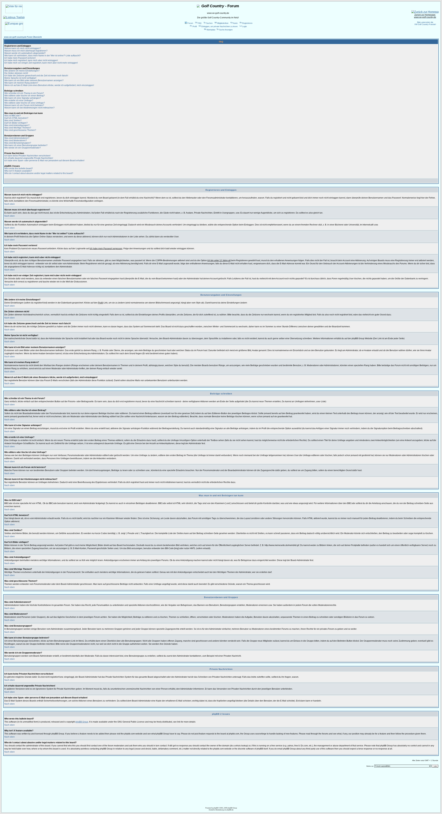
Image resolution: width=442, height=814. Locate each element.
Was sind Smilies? (13, 120)
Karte (235, 23)
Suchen (209, 23)
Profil (195, 26)
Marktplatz (211, 30)
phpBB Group (81, 722)
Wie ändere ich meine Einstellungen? (22, 71)
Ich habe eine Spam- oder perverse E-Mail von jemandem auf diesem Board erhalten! (44, 160)
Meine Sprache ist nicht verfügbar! (20, 78)
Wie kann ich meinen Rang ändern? (21, 83)
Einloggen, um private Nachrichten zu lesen (219, 26)
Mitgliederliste (222, 23)
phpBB (215, 808)
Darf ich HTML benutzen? (16, 118)
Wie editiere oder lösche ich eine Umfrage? (24, 103)
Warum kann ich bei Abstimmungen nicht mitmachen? (29, 107)
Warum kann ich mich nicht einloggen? (22, 48)
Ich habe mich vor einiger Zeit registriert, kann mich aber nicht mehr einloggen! (41, 63)
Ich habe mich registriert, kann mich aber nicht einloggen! (31, 60)
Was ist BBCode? (12, 115)
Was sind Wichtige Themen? (17, 128)
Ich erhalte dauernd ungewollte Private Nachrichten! (28, 158)
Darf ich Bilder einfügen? (16, 123)
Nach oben (9, 204)
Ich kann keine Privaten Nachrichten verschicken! (27, 155)
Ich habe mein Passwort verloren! (20, 58)
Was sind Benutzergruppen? (17, 143)
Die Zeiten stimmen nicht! (16, 73)
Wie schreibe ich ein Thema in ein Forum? (24, 93)
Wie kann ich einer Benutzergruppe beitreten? (25, 145)
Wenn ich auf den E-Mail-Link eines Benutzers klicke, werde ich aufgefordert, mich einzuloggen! (49, 85)
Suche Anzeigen (226, 30)
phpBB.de (230, 810)
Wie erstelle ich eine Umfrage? (18, 100)
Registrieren (247, 23)
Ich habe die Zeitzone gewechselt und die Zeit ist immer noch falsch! (36, 75)
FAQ (199, 23)
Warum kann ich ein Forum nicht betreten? (24, 105)
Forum (190, 23)
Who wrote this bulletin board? (18, 168)
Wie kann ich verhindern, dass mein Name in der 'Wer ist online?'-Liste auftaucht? (42, 55)
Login (244, 26)
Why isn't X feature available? (18, 171)
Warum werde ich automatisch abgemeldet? (25, 53)
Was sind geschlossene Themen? (20, 130)
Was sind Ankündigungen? (17, 125)
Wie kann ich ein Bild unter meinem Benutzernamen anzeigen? (34, 80)
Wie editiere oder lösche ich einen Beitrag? (24, 95)
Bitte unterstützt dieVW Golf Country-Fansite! (425, 23)
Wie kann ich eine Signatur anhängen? (22, 98)
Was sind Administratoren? (16, 138)
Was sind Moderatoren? (15, 140)
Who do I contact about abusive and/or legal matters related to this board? (38, 173)
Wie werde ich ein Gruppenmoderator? (22, 148)
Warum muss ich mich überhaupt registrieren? (25, 51)
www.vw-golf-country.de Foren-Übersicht (23, 37)
